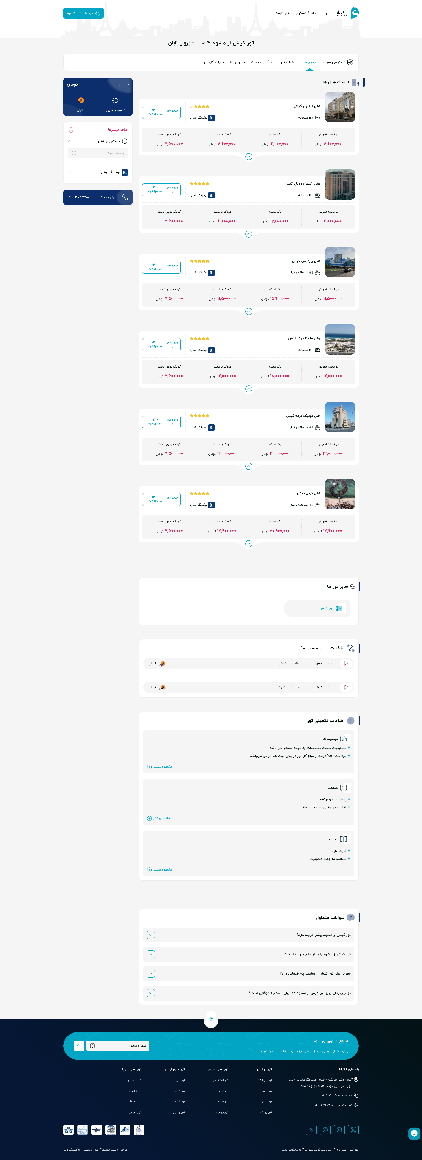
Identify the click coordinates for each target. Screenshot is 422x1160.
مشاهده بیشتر (163, 767)
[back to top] (211, 1018)
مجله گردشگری (307, 13)
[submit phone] (79, 1046)
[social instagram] (339, 1130)
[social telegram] (311, 1130)
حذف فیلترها (118, 129)
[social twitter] (353, 1130)
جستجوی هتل (109, 141)
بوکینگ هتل (110, 172)
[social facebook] (325, 1130)
